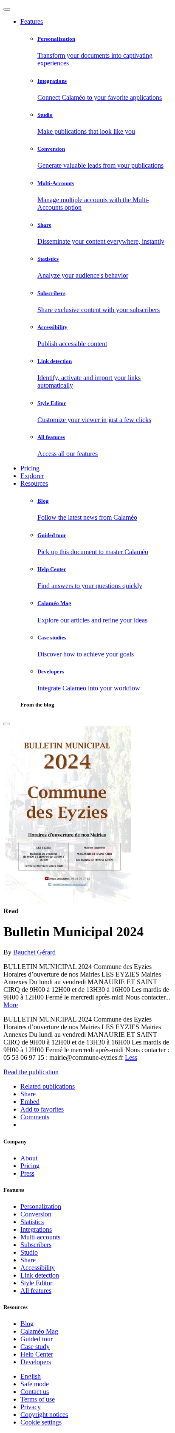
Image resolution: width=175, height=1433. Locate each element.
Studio (29, 1252)
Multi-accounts (40, 1237)
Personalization (40, 1206)
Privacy (30, 1406)
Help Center (36, 1354)
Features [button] (31, 21)
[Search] (6, 724)
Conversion (35, 1214)
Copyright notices (44, 1414)
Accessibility (37, 1267)
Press (27, 1173)
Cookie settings (41, 1422)
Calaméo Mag (39, 1331)
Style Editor (36, 1283)
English (30, 1376)
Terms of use (37, 1399)
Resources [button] (34, 483)
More (10, 1004)
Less (131, 1057)
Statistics (32, 1221)
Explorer (32, 475)
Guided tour (36, 1339)
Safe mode (34, 1384)
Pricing (30, 468)
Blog (27, 1323)
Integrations (36, 1229)
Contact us (34, 1391)
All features (35, 1290)
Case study (35, 1346)
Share (28, 1260)
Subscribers (35, 1244)
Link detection (39, 1275)
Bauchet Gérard (34, 952)
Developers (35, 1361)
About (28, 1158)
